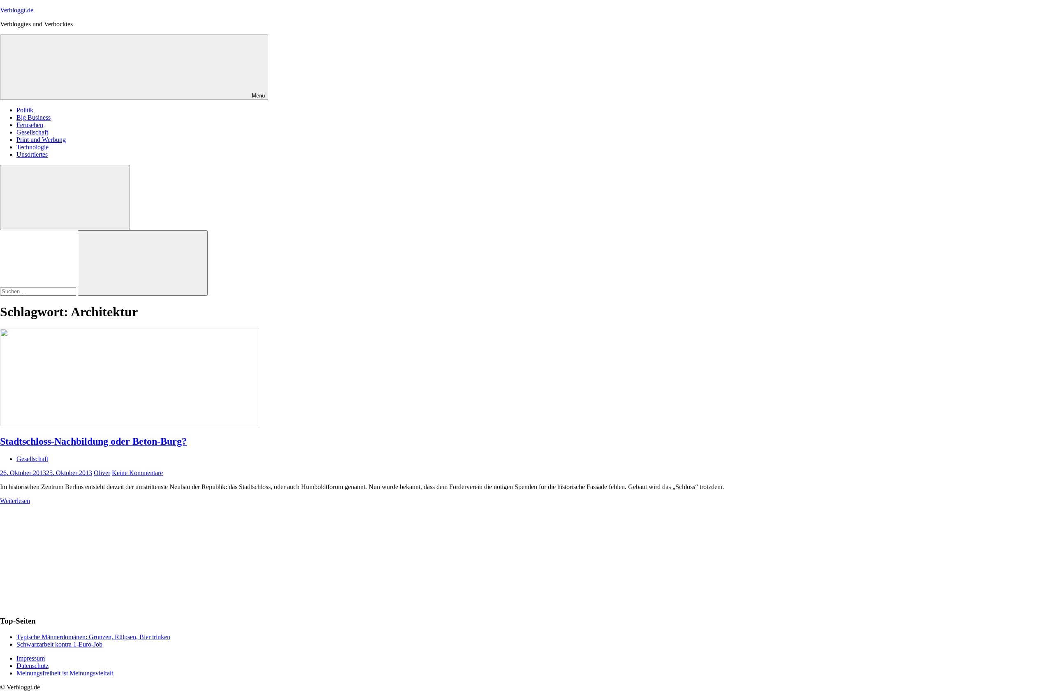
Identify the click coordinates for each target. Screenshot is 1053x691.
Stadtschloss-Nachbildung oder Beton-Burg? (93, 441)
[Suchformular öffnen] (65, 197)
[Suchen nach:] (39, 291)
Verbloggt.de (16, 10)
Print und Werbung (41, 139)
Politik (24, 110)
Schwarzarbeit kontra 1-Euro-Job (59, 644)
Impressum (30, 658)
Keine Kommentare (137, 472)
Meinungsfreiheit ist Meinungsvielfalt (64, 673)
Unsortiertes (32, 154)
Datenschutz (32, 665)
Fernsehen (29, 124)
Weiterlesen (15, 500)
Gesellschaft (32, 132)
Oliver (102, 472)
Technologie (32, 147)
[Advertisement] (61, 556)
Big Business (33, 117)
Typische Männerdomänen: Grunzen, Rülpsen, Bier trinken (93, 636)
